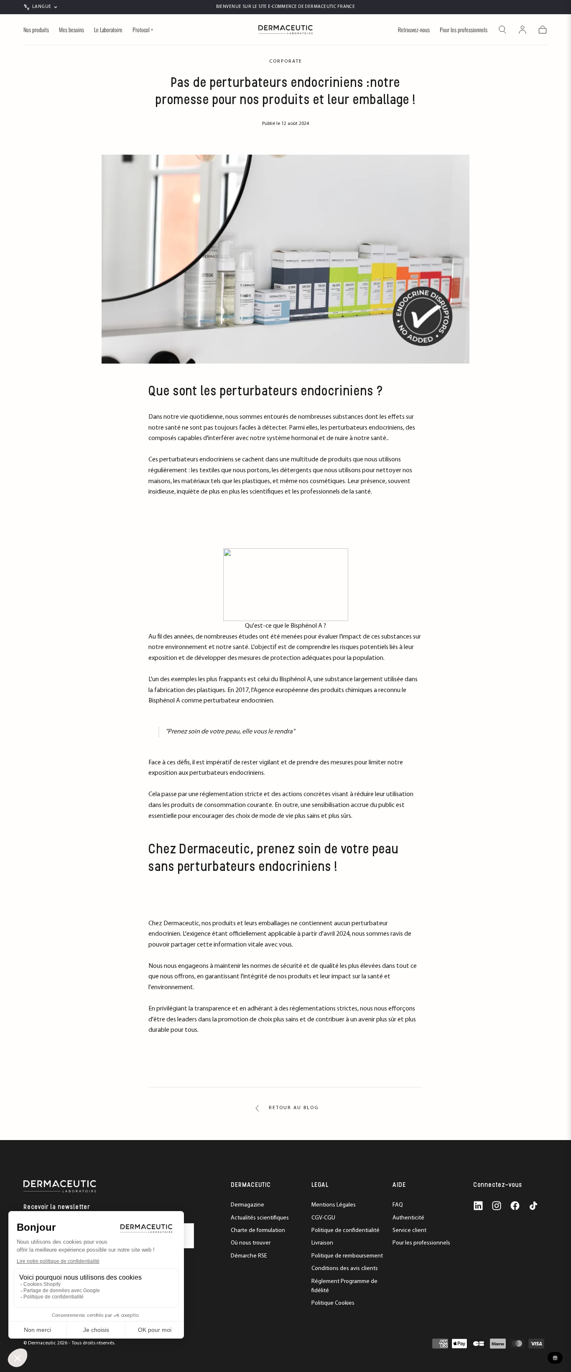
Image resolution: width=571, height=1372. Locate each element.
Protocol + (143, 30)
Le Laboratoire (108, 30)
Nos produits (36, 30)
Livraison (322, 1243)
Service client (409, 1230)
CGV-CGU (323, 1218)
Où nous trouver (250, 1243)
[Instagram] (496, 1205)
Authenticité (408, 1218)
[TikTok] (533, 1205)
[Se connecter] (522, 30)
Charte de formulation (258, 1230)
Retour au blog (294, 1107)
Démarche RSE (249, 1256)
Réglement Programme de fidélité (344, 1286)
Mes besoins (71, 30)
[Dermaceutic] (59, 1186)
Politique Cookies (332, 1303)
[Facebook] (515, 1205)
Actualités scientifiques (260, 1218)
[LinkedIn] (478, 1205)
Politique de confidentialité (345, 1230)
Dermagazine (247, 1205)
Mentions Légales (333, 1205)
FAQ (398, 1205)
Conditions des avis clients (344, 1268)
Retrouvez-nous (414, 30)
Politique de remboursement (347, 1256)
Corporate (285, 61)
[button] (502, 30)
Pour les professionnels (463, 30)
